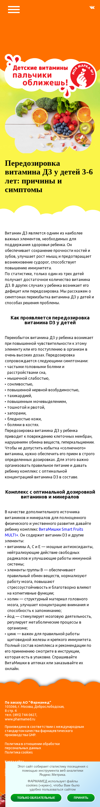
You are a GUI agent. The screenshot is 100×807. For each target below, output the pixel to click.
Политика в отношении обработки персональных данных (32, 746)
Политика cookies (19, 752)
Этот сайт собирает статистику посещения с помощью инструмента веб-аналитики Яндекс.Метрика (52, 770)
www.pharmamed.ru (20, 719)
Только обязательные (36, 797)
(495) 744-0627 (24, 715)
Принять (81, 797)
